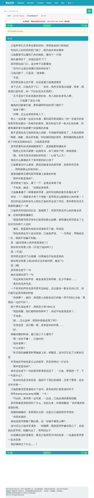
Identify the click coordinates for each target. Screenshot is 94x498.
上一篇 (9, 25)
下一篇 (84, 25)
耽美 (56, 3)
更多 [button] (70, 3)
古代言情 (40, 3)
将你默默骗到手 (32, 16)
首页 (9, 16)
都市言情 (30, 3)
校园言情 (20, 3)
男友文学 (10, 2)
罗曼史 (49, 3)
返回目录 (47, 25)
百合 (63, 3)
